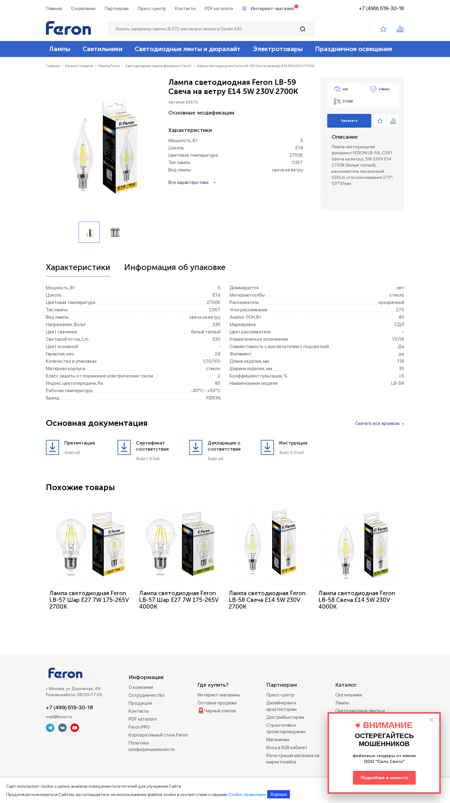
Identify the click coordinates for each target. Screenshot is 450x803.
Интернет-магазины (218, 695)
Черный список (220, 711)
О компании (83, 8)
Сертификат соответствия (152, 446)
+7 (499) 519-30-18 (381, 8)
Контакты (185, 8)
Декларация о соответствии (224, 446)
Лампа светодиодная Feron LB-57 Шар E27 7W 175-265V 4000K (178, 600)
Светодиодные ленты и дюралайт (188, 49)
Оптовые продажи (217, 703)
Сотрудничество (147, 695)
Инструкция (293, 443)
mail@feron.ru (59, 716)
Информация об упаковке (175, 267)
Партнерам (117, 8)
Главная (54, 8)
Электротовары (278, 49)
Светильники (102, 49)
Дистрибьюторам (285, 717)
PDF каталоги (219, 8)
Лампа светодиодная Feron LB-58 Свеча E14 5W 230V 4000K (356, 600)
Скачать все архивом (377, 423)
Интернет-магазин (272, 8)
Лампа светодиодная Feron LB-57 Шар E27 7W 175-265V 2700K (89, 600)
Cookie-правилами (247, 794)
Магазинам (277, 739)
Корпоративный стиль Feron (158, 735)
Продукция (140, 703)
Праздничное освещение (353, 49)
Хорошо (278, 794)
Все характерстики (188, 182)
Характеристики (78, 267)
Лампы (59, 49)
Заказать (349, 120)
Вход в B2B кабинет (287, 747)
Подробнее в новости (384, 777)
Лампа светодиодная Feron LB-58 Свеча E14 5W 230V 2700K (267, 600)
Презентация (79, 443)
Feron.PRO (139, 727)
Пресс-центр (152, 8)
